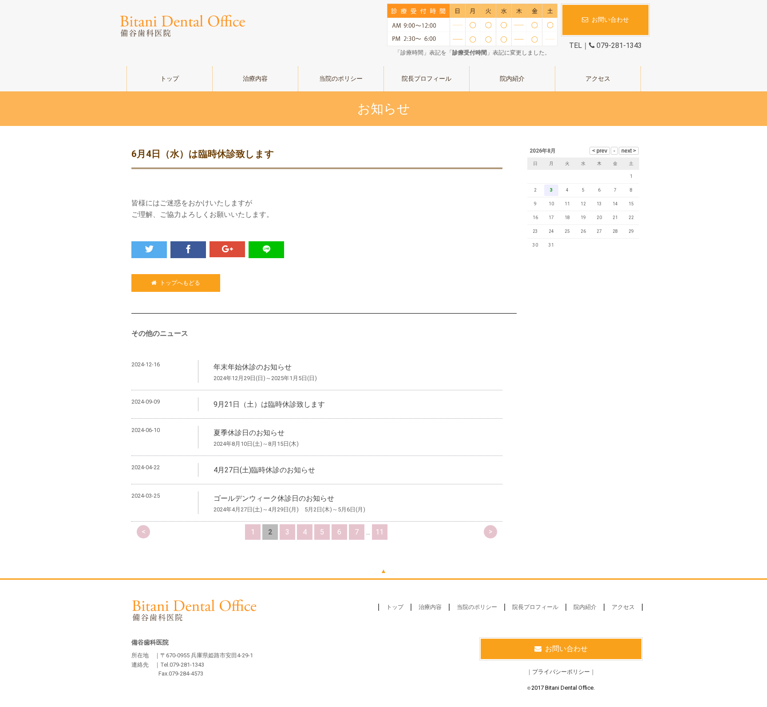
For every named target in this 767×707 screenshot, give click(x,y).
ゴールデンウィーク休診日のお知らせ (273, 498)
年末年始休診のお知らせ (252, 367)
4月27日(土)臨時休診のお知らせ (264, 470)
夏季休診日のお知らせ (249, 432)
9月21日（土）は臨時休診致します (269, 404)
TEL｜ (605, 45)
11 (380, 532)
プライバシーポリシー (561, 671)
